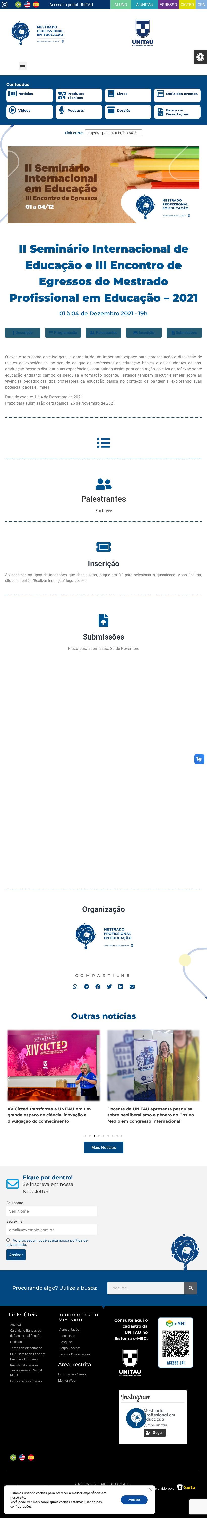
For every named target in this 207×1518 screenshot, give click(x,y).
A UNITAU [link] (144, 4)
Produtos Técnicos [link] (76, 96)
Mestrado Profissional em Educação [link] (159, 1415)
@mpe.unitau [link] (155, 1425)
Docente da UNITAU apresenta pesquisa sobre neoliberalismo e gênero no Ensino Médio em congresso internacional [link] (51, 1115)
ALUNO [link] (120, 4)
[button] (23, 66)
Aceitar (134, 1499)
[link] (200, 57)
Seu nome (14, 1203)
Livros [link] (122, 94)
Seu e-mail (15, 1221)
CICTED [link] (187, 4)
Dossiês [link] (123, 110)
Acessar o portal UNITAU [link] (71, 4)
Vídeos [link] (24, 110)
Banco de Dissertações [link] (177, 112)
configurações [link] (20, 1506)
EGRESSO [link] (168, 4)
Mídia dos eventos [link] (182, 94)
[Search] (190, 1288)
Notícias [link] (25, 94)
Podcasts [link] (76, 110)
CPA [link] (201, 4)
